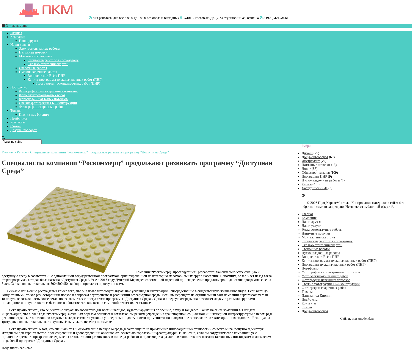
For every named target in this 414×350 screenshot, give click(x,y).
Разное (22, 152)
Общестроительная (316, 172)
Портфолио (18, 87)
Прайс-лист (18, 118)
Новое (306, 168)
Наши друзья (28, 41)
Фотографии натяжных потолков (43, 99)
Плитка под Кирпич (34, 114)
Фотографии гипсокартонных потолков (48, 91)
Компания (17, 37)
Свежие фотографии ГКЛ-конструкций (48, 103)
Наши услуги (20, 44)
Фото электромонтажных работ (42, 95)
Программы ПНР (314, 176)
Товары (15, 110)
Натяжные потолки (33, 52)
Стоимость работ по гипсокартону (53, 60)
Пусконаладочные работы (38, 72)
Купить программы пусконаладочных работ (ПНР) (65, 79)
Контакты (17, 122)
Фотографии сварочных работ (41, 107)
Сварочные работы (33, 68)
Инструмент (311, 161)
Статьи (15, 126)
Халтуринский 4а (315, 188)
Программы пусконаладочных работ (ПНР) (68, 83)
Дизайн (307, 153)
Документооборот (23, 130)
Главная (16, 33)
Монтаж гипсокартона (35, 56)
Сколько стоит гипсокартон (48, 64)
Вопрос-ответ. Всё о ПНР (46, 75)
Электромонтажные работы (39, 48)
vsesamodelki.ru (363, 318)
